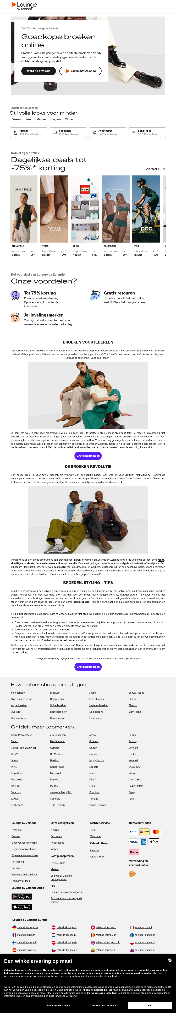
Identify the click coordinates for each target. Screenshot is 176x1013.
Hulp (92, 830)
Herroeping (18, 861)
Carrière (16, 868)
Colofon (16, 836)
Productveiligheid (21, 881)
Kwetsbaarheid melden (24, 874)
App (53, 885)
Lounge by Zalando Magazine (67, 892)
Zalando (94, 850)
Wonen (54, 849)
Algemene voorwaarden (25, 855)
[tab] (16, 119)
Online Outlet (58, 863)
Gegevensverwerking (23, 849)
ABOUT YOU (97, 856)
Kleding (55, 830)
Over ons (16, 830)
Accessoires (57, 842)
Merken (55, 869)
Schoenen (56, 836)
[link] (29, 132)
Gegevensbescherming (24, 842)
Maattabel (95, 836)
